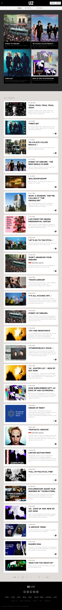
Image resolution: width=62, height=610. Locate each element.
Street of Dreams (37, 313)
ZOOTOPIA (48, 597)
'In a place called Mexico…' (38, 143)
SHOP (55, 597)
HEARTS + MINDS (38, 597)
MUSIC (18, 597)
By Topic (28, 8)
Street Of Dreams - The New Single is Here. (40, 163)
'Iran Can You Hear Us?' (40, 563)
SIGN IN (58, 3)
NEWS (7, 597)
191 (39, 577)
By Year (39, 8)
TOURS (13, 597)
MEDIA (24, 597)
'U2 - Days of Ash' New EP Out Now (41, 510)
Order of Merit (36, 408)
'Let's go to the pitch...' (40, 240)
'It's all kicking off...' (40, 296)
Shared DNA (34, 544)
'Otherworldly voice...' (41, 348)
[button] (2, 3)
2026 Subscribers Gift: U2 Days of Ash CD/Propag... (41, 389)
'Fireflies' (33, 124)
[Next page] (43, 577)
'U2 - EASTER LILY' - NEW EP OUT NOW (41, 370)
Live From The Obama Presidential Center (39, 220)
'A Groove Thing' (37, 527)
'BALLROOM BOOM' (37, 179)
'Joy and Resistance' (39, 331)
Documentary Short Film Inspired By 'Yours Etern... (42, 490)
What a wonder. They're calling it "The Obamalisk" (41, 198)
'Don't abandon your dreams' (39, 259)
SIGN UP (53, 3)
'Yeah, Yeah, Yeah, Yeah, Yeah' (41, 107)
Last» (47, 577)
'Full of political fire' (40, 472)
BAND (30, 597)
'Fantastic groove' (38, 430)
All (19, 8)
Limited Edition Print (39, 453)
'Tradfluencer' (36, 280)
